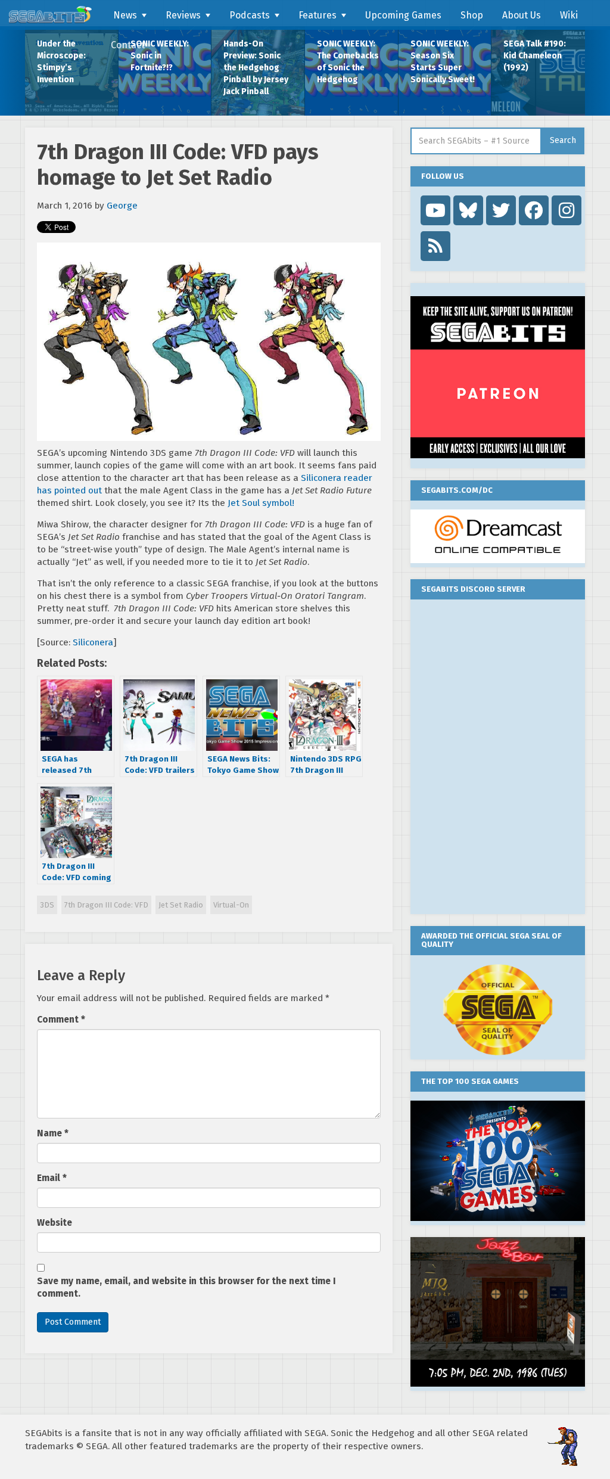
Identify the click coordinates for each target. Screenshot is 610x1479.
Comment (61, 1019)
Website (54, 1222)
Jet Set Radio (180, 904)
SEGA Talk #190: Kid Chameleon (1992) (534, 56)
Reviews (183, 15)
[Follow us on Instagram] (566, 210)
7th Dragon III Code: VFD (106, 904)
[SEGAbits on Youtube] (435, 210)
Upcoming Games (403, 15)
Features (317, 15)
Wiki (569, 15)
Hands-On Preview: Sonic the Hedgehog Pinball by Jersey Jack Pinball (255, 68)
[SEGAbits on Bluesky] (468, 210)
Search (563, 140)
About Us (521, 15)
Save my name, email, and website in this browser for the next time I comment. (186, 1287)
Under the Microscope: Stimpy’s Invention (61, 62)
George (122, 205)
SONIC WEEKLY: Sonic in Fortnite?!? (159, 56)
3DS (47, 904)
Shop (471, 15)
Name (53, 1133)
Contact (128, 45)
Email (52, 1178)
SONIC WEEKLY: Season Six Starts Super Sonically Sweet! (442, 62)
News (125, 15)
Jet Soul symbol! (261, 503)
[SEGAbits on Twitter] (501, 210)
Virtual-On (231, 904)
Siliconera (93, 642)
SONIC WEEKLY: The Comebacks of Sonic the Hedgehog (348, 62)
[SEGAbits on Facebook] (534, 210)
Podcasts (249, 15)
